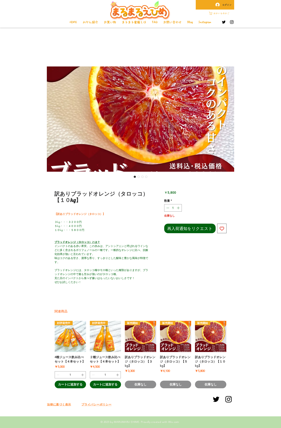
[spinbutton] (173, 207)
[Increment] (178, 207)
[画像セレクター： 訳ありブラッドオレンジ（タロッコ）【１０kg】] (135, 177)
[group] (140, 354)
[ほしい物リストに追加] (222, 228)
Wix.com (173, 422)
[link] (221, 13)
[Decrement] (167, 207)
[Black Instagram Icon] (228, 399)
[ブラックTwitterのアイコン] (216, 399)
